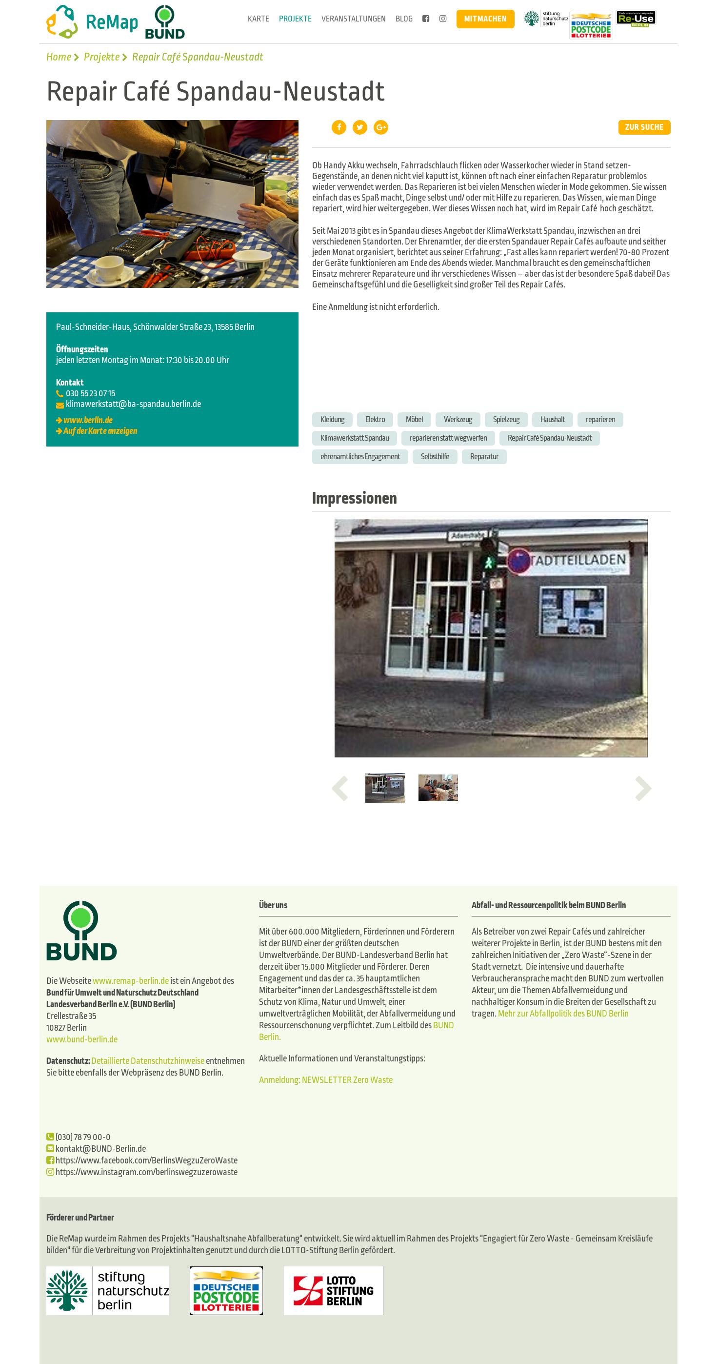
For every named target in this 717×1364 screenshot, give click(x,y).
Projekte (295, 19)
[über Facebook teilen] (339, 127)
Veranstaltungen (353, 19)
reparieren (600, 419)
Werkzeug (458, 419)
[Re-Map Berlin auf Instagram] (443, 19)
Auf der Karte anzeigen (100, 431)
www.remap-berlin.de (131, 981)
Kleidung (332, 419)
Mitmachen (485, 19)
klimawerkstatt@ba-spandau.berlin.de (133, 404)
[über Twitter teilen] (360, 127)
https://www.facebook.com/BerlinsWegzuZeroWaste (146, 1160)
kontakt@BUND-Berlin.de (100, 1149)
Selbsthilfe (435, 456)
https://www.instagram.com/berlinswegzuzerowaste (146, 1172)
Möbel (414, 419)
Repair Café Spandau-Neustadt (550, 438)
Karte (258, 19)
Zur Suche (644, 127)
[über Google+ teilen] (381, 127)
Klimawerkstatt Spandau (354, 438)
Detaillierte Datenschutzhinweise (147, 1061)
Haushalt (552, 419)
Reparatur (484, 456)
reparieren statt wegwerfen (448, 438)
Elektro (375, 419)
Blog (404, 19)
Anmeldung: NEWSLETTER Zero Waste (326, 1080)
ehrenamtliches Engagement (360, 456)
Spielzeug (506, 419)
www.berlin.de (88, 420)
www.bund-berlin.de (82, 1039)
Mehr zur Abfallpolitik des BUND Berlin (563, 1013)
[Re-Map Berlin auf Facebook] (426, 19)
